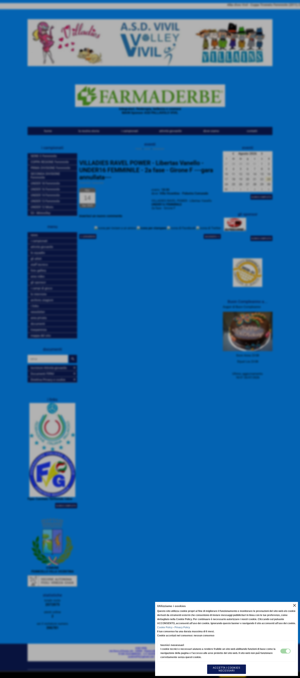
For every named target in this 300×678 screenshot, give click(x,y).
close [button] (294, 605)
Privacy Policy (182, 627)
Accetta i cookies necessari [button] (226, 669)
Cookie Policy (164, 627)
